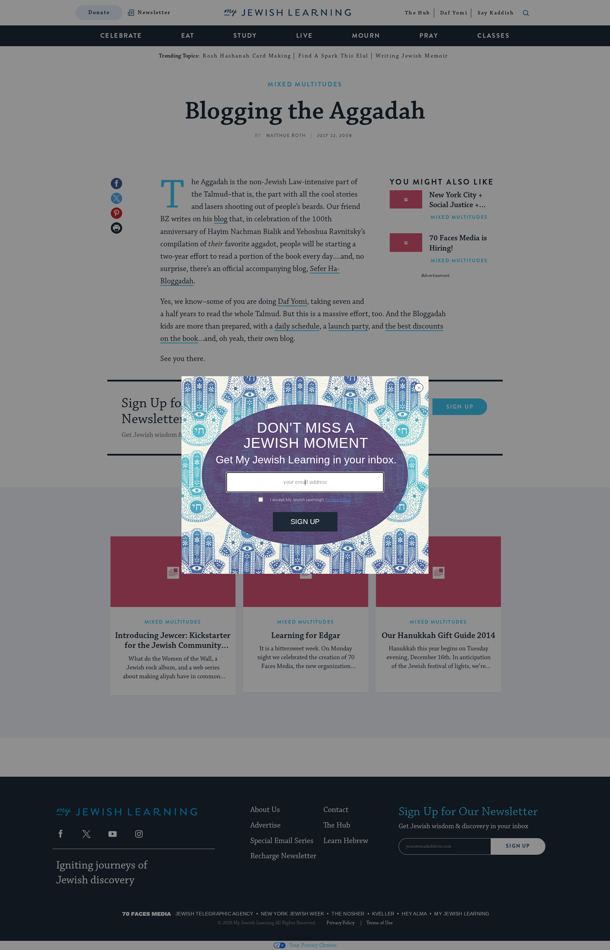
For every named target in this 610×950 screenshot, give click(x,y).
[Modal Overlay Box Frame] (305, 475)
